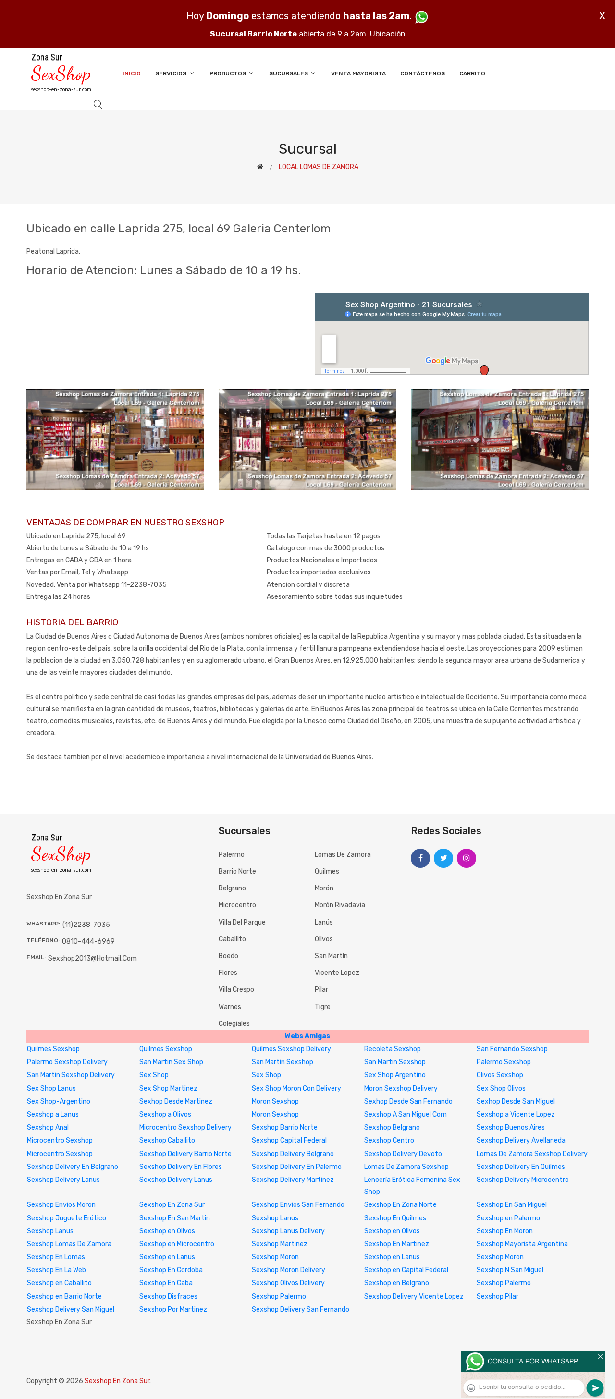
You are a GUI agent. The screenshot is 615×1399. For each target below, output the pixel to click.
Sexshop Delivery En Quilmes (521, 1167)
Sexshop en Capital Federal (406, 1270)
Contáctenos (422, 73)
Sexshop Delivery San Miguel (70, 1309)
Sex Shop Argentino (395, 1075)
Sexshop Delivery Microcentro (523, 1180)
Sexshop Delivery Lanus (63, 1180)
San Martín (331, 956)
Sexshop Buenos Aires (511, 1127)
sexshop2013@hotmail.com (92, 958)
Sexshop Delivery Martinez (293, 1180)
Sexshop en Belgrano (396, 1283)
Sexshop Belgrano (392, 1127)
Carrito (472, 73)
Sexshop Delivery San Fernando (300, 1309)
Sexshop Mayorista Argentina (522, 1244)
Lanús (324, 922)
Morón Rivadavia (340, 905)
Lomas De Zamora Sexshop (406, 1167)
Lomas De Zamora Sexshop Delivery (532, 1154)
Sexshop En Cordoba (171, 1270)
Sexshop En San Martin (174, 1218)
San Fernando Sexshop (512, 1049)
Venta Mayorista (358, 73)
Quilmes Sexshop (53, 1049)
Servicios (171, 73)
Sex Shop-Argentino (58, 1101)
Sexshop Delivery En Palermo (297, 1167)
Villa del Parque (242, 922)
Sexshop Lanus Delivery (288, 1231)
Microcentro (237, 905)
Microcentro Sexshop (60, 1140)
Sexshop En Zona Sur (172, 1205)
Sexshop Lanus (275, 1218)
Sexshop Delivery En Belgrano (72, 1167)
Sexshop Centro (389, 1140)
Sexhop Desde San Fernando (408, 1101)
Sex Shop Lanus (51, 1088)
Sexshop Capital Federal (289, 1140)
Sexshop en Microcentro (176, 1244)
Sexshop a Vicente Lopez (516, 1114)
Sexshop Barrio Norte (285, 1127)
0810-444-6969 (88, 941)
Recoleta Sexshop (392, 1049)
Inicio (132, 73)
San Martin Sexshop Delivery (71, 1075)
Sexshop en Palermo (508, 1218)
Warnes (230, 1007)
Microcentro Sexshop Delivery (185, 1127)
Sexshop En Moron (505, 1231)
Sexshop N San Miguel (510, 1270)
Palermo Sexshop (504, 1062)
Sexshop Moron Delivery (288, 1270)
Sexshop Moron (275, 1257)
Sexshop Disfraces (168, 1296)
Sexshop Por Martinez (173, 1309)
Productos (228, 73)
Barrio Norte (237, 871)
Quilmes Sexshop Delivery (291, 1049)
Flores (228, 973)
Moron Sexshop (275, 1101)
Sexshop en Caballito (59, 1283)
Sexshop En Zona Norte (400, 1205)
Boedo (228, 956)
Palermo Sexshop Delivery (67, 1062)
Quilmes (327, 871)
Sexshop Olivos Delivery (288, 1283)
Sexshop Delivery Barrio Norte (185, 1154)
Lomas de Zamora (343, 855)
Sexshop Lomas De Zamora (69, 1244)
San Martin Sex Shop (171, 1062)
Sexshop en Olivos (167, 1231)
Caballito (232, 939)
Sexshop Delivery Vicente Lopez (414, 1296)
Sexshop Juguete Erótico (66, 1218)
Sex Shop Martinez (168, 1088)
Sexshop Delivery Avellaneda (521, 1140)
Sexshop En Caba (166, 1283)
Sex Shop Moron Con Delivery (296, 1088)
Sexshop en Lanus (167, 1257)
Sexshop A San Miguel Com (405, 1114)
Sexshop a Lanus (53, 1114)
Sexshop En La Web (56, 1270)
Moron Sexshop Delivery (401, 1088)
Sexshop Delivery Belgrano (293, 1154)
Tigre (323, 1007)
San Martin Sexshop (282, 1062)
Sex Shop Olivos (501, 1088)
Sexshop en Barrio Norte (64, 1296)
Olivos (324, 939)
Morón (324, 888)
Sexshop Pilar (497, 1296)
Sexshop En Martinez (396, 1244)
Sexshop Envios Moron (61, 1205)
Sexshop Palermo (504, 1283)
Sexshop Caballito (167, 1140)
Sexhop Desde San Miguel (516, 1101)
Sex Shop (154, 1075)
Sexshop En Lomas (56, 1257)
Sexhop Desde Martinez (175, 1101)
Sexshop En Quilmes (395, 1218)
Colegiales (234, 1024)
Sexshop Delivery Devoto (403, 1154)
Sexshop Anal (48, 1127)
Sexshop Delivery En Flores (180, 1167)
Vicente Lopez (337, 973)
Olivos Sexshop (500, 1075)
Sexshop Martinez (280, 1244)
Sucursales (289, 73)
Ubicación (388, 33)
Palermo (232, 855)
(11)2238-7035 (86, 925)
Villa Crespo (236, 989)
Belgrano (232, 888)
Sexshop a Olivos (165, 1114)
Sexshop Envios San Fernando (298, 1205)
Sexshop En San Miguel (512, 1205)
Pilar (321, 989)
